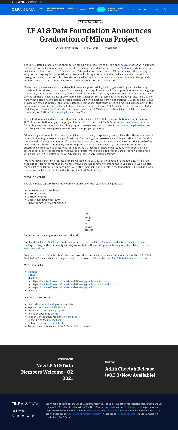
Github (32, 274)
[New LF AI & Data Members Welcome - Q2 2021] (44, 369)
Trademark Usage (133, 407)
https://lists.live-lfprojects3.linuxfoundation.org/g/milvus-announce (69, 281)
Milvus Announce (103, 242)
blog (74, 316)
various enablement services (133, 122)
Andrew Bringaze (68, 47)
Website (32, 271)
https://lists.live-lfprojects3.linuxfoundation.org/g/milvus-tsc (66, 287)
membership (49, 304)
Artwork (32, 290)
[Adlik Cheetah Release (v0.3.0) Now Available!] (133, 369)
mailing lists (64, 112)
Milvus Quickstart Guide (53, 242)
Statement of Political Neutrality (85, 413)
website (28, 248)
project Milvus (123, 68)
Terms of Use (112, 410)
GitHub (45, 112)
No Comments (111, 47)
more (117, 93)
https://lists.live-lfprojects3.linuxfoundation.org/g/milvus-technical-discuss (74, 284)
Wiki (88, 326)
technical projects (54, 310)
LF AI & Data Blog (89, 22)
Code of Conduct (126, 413)
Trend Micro (61, 109)
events (54, 313)
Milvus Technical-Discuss (132, 242)
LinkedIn (59, 323)
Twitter (46, 323)
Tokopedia (47, 109)
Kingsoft (35, 109)
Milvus (27, 87)
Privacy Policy (94, 410)
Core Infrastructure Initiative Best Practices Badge (114, 77)
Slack (53, 112)
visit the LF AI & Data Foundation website (124, 258)
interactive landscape (53, 307)
